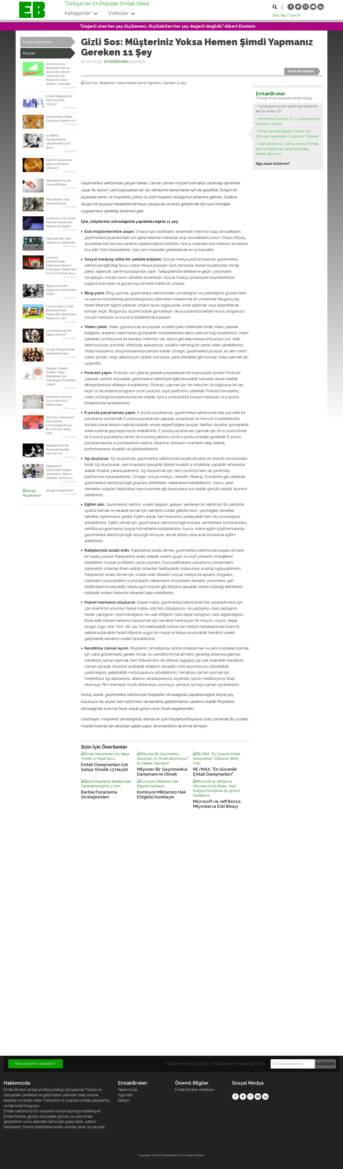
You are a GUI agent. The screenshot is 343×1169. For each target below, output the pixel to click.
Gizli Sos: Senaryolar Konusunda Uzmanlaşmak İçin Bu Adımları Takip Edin (60, 425)
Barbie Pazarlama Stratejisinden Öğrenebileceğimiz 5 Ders (107, 795)
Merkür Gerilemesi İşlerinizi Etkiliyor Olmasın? (59, 164)
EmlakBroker (116, 61)
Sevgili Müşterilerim (60, 490)
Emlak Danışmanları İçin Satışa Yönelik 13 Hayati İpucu (104, 767)
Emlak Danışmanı (37, 42)
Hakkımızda (127, 1089)
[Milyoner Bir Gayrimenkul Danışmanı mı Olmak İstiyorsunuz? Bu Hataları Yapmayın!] (164, 759)
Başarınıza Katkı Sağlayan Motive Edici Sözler (61, 290)
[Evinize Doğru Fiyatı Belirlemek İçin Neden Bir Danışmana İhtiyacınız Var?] (33, 311)
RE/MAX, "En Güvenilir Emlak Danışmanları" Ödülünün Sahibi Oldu (215, 772)
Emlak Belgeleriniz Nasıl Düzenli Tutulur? (59, 100)
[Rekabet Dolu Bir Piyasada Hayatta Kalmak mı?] (33, 450)
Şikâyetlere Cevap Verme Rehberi (58, 182)
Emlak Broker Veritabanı (194, 1089)
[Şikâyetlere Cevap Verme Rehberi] (33, 186)
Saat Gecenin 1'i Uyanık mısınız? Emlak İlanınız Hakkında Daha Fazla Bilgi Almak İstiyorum (287, 149)
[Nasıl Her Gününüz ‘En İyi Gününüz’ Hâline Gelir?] (33, 402)
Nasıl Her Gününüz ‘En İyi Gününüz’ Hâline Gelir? (59, 400)
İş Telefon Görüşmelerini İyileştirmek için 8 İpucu (58, 141)
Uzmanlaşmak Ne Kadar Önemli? (58, 332)
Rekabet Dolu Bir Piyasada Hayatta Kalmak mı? (58, 449)
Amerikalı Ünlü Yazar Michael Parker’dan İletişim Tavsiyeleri (61, 222)
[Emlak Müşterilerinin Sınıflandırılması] (33, 354)
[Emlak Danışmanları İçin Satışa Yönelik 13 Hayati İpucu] (108, 756)
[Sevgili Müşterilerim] (33, 495)
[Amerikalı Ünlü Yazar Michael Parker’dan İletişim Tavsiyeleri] (33, 223)
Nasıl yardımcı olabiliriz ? (35, 1063)
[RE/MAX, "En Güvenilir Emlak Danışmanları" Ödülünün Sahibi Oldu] (220, 759)
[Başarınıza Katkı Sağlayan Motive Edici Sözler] (33, 291)
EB (279, 111)
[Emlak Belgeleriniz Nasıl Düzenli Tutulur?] (33, 101)
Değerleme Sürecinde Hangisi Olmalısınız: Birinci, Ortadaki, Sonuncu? (59, 472)
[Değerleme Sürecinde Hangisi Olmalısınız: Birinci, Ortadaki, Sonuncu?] (33, 471)
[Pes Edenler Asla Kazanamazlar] (33, 204)
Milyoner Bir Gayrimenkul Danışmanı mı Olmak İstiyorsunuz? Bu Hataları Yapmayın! (162, 772)
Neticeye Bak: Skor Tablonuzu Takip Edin (61, 240)
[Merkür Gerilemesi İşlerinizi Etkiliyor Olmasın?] (33, 165)
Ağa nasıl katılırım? (273, 164)
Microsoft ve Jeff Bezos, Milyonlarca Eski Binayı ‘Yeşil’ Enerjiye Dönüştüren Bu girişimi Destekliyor (219, 804)
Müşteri (29, 53)
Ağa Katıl (125, 1095)
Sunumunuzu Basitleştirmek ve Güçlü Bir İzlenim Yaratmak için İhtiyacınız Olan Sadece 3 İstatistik (58, 74)
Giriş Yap (279, 15)
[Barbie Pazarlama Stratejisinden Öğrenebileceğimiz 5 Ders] (108, 783)
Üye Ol (295, 15)
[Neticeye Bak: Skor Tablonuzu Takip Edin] (33, 244)
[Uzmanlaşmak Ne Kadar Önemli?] (33, 336)
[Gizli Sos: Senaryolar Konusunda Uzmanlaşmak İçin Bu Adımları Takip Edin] (33, 422)
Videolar (119, 13)
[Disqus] (171, 876)
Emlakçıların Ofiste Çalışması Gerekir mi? (61, 118)
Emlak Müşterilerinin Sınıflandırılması (60, 351)
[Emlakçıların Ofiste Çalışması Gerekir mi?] (33, 122)
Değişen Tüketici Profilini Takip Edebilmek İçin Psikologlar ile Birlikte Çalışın (61, 376)
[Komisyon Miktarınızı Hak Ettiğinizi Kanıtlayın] (164, 783)
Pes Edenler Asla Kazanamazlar (57, 201)
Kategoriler (78, 13)
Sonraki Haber (301, 71)
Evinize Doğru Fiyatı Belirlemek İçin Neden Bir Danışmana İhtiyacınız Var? (61, 312)
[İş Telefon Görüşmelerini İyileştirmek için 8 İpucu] (33, 141)
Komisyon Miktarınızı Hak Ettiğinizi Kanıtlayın (161, 794)
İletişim (124, 1100)
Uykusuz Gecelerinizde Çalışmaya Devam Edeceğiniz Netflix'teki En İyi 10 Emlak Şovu (61, 265)
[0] (81, 70)
